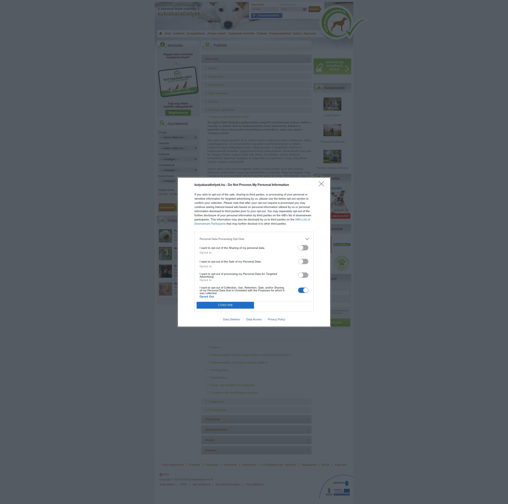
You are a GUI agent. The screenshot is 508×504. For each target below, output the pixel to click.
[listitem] (254, 239)
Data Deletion (231, 319)
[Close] (322, 185)
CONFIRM (225, 305)
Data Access (254, 319)
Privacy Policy (276, 319)
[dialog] (254, 252)
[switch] (303, 247)
